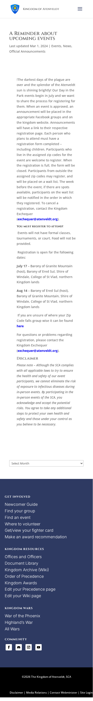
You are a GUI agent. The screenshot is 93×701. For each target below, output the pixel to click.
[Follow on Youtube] (38, 647)
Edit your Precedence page (30, 589)
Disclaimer (16, 692)
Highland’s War (19, 622)
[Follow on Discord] (19, 647)
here (20, 326)
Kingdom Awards (21, 582)
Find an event (17, 517)
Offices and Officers (23, 556)
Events (56, 46)
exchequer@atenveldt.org (38, 219)
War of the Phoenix (22, 615)
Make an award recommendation (36, 536)
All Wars (12, 629)
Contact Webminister (63, 692)
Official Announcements (27, 51)
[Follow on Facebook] (9, 647)
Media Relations (36, 692)
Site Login (86, 692)
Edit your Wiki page (23, 595)
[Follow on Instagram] (28, 647)
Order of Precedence (24, 576)
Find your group (20, 510)
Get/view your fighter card (29, 530)
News (67, 46)
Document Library (21, 563)
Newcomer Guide (21, 504)
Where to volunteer (22, 524)
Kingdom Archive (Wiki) (27, 569)
